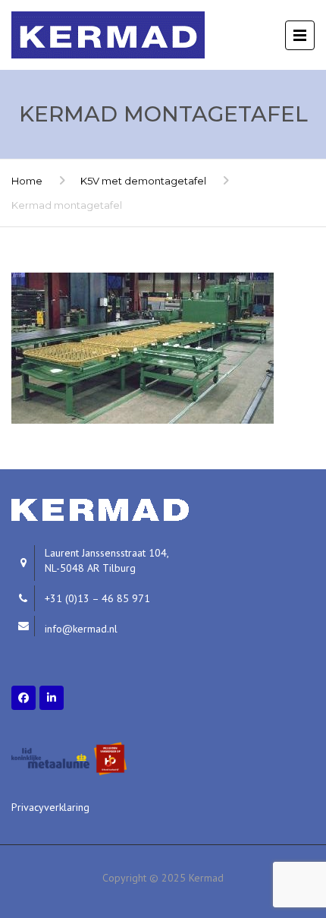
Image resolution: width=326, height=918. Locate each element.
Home (26, 181)
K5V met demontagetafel (143, 181)
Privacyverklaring (50, 807)
